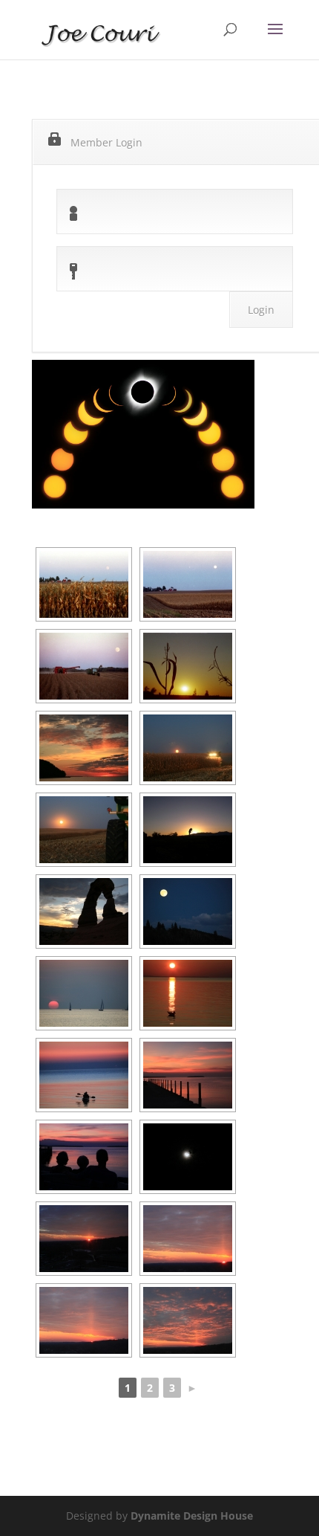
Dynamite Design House (192, 1515)
